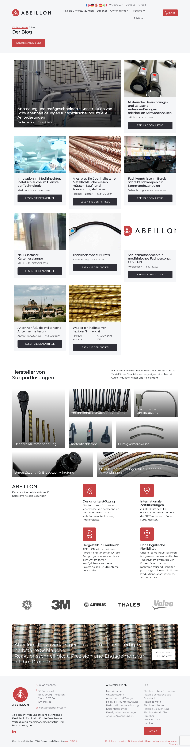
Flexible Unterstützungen (159, 691)
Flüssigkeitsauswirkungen (121, 712)
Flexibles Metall (153, 701)
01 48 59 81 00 (47, 685)
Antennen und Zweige (119, 698)
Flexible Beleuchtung (157, 708)
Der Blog (130, 5)
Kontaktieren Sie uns (28, 42)
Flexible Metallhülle (155, 712)
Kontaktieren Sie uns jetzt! (164, 654)
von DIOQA (71, 741)
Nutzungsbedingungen (164, 741)
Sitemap (173, 744)
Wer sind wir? (116, 5)
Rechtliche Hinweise (115, 741)
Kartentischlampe (117, 708)
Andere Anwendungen (120, 716)
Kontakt (142, 5)
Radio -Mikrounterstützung (122, 705)
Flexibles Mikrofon (154, 705)
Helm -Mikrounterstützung (122, 701)
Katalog (148, 723)
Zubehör (149, 716)
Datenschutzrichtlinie (139, 741)
